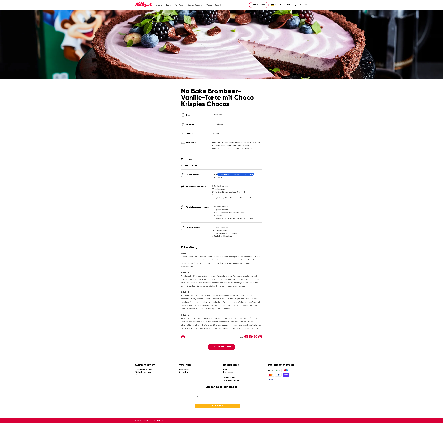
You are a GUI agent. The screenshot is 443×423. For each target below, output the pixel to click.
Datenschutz (229, 372)
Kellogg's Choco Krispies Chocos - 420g (236, 174)
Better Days (184, 372)
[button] (163, 5)
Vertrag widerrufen (231, 380)
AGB (225, 375)
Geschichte (184, 369)
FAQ (137, 375)
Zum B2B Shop (259, 5)
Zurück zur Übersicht (221, 347)
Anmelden (217, 406)
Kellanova (145, 420)
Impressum (227, 369)
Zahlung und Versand (144, 369)
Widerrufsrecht (229, 378)
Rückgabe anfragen (143, 372)
